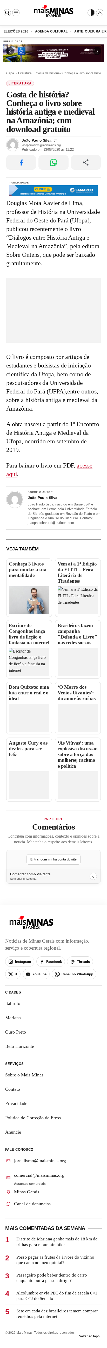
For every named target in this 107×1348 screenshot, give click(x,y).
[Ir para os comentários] (55, 140)
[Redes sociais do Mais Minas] (99, 12)
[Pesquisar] (7, 12)
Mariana (13, 1017)
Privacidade (16, 1103)
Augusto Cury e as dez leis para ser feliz (28, 748)
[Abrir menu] (15, 12)
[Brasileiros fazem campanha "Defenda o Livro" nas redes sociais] (78, 662)
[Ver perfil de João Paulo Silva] (15, 499)
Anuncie (13, 1132)
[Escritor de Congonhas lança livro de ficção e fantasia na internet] (29, 662)
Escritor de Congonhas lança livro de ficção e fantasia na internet (29, 634)
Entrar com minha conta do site (53, 859)
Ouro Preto (15, 1032)
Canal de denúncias (32, 1203)
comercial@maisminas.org (39, 1175)
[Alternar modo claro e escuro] (91, 12)
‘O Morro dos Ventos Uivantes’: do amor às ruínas (77, 692)
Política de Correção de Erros (33, 1117)
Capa (10, 73)
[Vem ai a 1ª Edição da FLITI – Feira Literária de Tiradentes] (78, 600)
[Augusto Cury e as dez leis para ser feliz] (29, 785)
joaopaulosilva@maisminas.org (41, 145)
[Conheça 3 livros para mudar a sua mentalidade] (29, 600)
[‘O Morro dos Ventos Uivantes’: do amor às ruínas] (78, 718)
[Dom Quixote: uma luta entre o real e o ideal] (29, 718)
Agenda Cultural (51, 31)
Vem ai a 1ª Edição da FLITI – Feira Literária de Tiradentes (77, 572)
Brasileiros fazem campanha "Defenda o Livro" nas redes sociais (77, 634)
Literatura (25, 73)
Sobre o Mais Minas (24, 1074)
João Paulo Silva (36, 140)
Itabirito (12, 1003)
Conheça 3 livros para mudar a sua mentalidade (27, 569)
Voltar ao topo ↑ (90, 1336)
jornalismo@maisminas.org (40, 1160)
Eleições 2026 (16, 31)
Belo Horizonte (19, 1046)
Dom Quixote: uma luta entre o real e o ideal (29, 692)
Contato (12, 1089)
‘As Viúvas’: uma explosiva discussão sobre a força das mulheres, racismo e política (77, 754)
